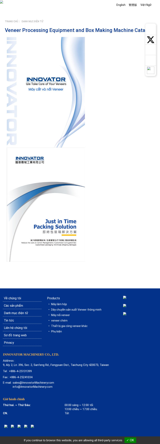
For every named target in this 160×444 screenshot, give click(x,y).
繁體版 (133, 4)
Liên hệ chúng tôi (15, 328)
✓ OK (130, 440)
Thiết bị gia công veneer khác (69, 326)
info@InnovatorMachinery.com (32, 386)
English (120, 4)
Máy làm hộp (59, 304)
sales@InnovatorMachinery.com (33, 382)
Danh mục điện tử (32, 21)
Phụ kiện (56, 331)
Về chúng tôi (12, 298)
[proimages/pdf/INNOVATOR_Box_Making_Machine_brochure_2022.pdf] (46, 204)
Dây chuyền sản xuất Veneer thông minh (76, 309)
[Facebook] (19, 426)
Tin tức (9, 320)
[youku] (32, 426)
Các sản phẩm (13, 305)
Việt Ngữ (145, 4)
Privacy (9, 342)
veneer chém (59, 320)
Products (53, 298)
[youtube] (26, 426)
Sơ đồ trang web (15, 335)
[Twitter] (12, 426)
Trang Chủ (11, 21)
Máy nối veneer (60, 315)
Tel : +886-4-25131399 (17, 371)
